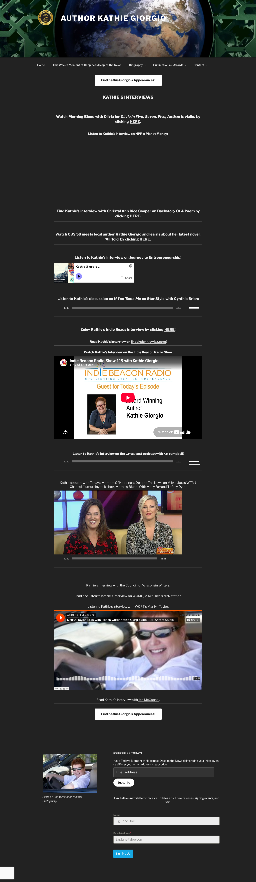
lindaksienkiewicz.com (148, 342)
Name (116, 815)
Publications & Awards (168, 65)
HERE (135, 121)
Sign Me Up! (123, 853)
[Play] (59, 308)
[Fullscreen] (177, 558)
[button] (118, 526)
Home (41, 65)
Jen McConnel (148, 700)
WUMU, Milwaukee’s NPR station (156, 596)
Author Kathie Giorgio (113, 18)
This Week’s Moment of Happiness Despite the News (87, 65)
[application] (128, 308)
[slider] (194, 307)
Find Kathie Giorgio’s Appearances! (128, 80)
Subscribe (123, 782)
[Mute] (186, 308)
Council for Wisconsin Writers (147, 585)
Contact (199, 65)
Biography (136, 65)
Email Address (122, 833)
